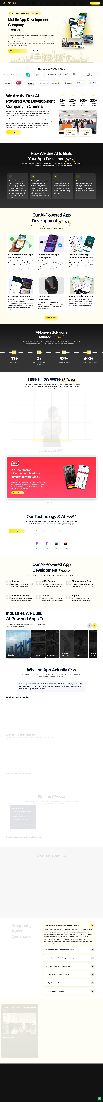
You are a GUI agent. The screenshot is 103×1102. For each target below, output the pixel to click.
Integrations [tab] (69, 531)
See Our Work (34, 50)
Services (40, 3)
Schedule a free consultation (17, 50)
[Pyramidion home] (10, 3)
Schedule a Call (95, 3)
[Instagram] (12, 1081)
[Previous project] (3, 477)
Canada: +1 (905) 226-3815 (37, 1077)
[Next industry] (94, 625)
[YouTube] (17, 1081)
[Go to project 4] (53, 503)
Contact (80, 3)
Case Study (59, 3)
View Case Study (17, 494)
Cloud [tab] (86, 531)
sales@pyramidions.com (36, 1072)
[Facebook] (6, 1081)
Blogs (66, 3)
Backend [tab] (51, 531)
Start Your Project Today (13, 132)
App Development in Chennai (56, 1072)
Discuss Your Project (51, 317)
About (33, 3)
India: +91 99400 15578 (36, 1075)
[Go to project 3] (51, 503)
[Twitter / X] (9, 1081)
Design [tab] (17, 531)
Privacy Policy (9, 1097)
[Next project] (99, 477)
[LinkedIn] (15, 1081)
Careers (72, 3)
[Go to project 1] (48, 503)
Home (27, 3)
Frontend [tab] (34, 531)
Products (49, 3)
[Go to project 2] (50, 503)
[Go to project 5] (55, 503)
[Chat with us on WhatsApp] (99, 1098)
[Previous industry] (89, 625)
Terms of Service (19, 1097)
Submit (71, 1053)
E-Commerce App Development (57, 1075)
